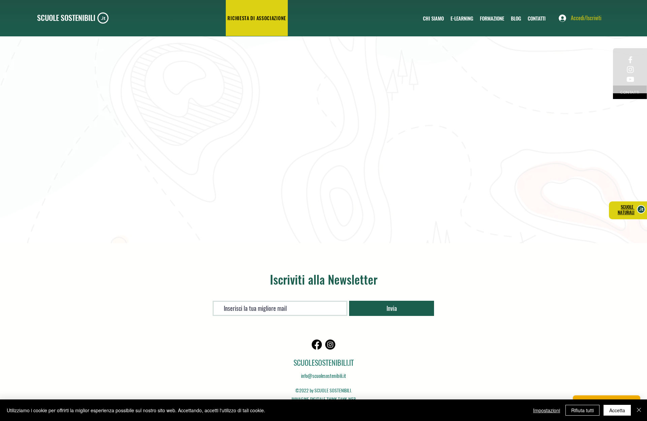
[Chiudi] (639, 410)
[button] (461, 18)
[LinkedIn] (330, 344)
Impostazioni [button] (546, 410)
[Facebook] (317, 344)
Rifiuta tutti (582, 410)
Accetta (617, 410)
